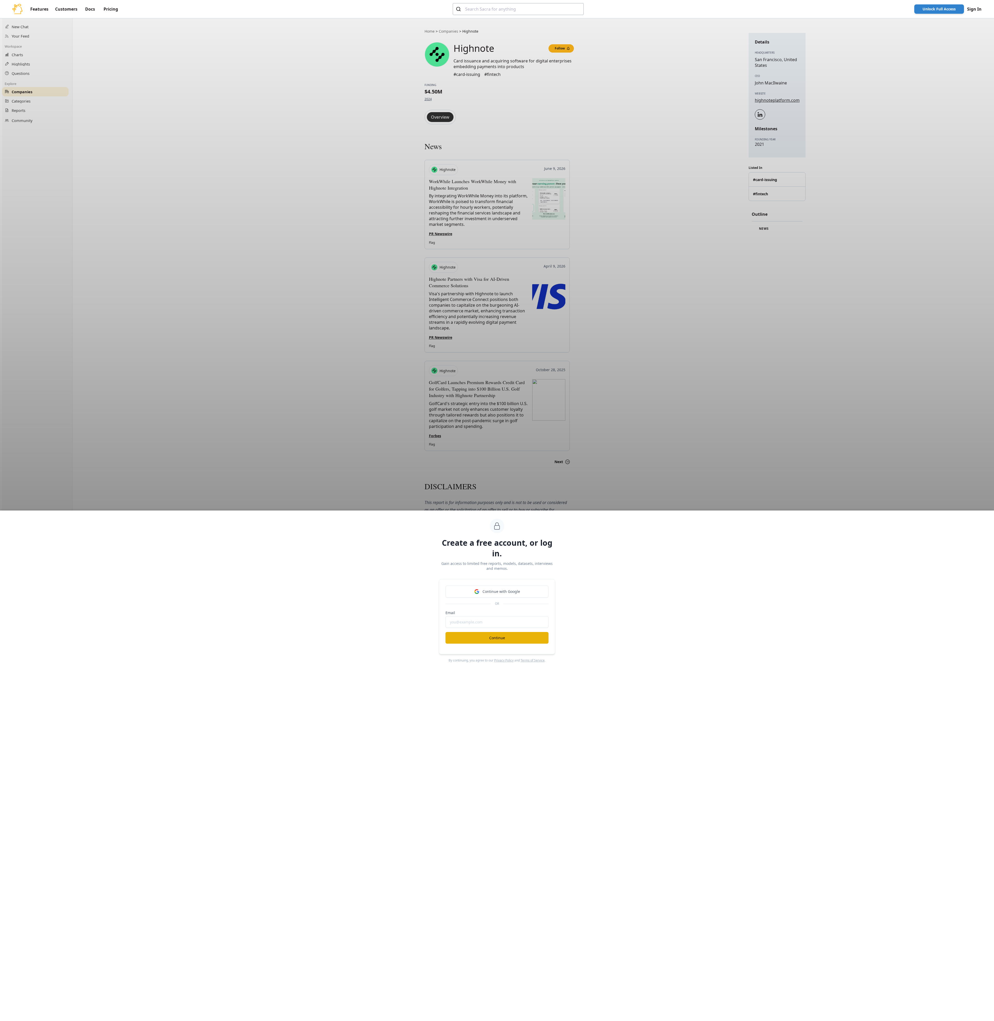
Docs (90, 9)
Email (450, 612)
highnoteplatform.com (777, 100)
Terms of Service (533, 660)
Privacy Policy (504, 660)
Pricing (111, 9)
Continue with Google (501, 591)
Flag (432, 242)
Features (39, 9)
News (763, 229)
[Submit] (459, 9)
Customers (66, 9)
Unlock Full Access (939, 8)
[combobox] (518, 9)
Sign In (974, 9)
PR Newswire (440, 233)
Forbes (435, 435)
